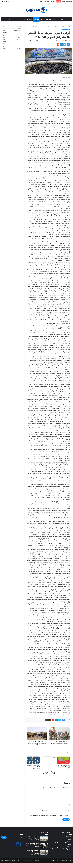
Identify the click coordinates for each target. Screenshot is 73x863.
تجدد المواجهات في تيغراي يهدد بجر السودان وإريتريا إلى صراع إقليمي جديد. (32, 845)
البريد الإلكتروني (66, 810)
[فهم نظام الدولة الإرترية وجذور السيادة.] (33, 760)
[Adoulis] (36, 9)
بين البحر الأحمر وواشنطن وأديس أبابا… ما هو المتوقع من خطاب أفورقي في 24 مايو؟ (49, 772)
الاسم (68, 804)
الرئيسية (63, 19)
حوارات (41, 19)
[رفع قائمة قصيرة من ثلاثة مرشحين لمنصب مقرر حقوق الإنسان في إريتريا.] (44, 838)
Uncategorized (16, 30)
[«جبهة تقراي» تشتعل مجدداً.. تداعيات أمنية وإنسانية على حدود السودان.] (44, 852)
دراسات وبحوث (36, 19)
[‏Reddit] (58, 44)
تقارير (50, 19)
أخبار (59, 19)
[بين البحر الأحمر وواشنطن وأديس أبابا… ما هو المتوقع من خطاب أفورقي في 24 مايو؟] (48, 763)
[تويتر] (64, 44)
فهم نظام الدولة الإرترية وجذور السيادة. (33, 765)
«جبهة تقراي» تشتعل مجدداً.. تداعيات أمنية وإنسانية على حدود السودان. (41, 1)
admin (66, 40)
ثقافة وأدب (46, 19)
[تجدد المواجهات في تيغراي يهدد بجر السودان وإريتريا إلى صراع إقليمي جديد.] (44, 845)
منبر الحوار (18, 48)
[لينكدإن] (61, 44)
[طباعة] (46, 720)
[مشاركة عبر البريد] (49, 720)
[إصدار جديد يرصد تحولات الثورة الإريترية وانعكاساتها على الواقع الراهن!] (63, 760)
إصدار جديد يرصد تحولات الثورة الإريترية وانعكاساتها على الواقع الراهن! (63, 766)
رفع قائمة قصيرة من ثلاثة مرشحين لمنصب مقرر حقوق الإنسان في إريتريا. (33, 838)
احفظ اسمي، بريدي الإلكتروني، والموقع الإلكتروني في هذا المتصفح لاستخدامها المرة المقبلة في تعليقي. (49, 815)
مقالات (30, 19)
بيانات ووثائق (54, 19)
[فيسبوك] (68, 44)
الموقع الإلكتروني (44, 810)
